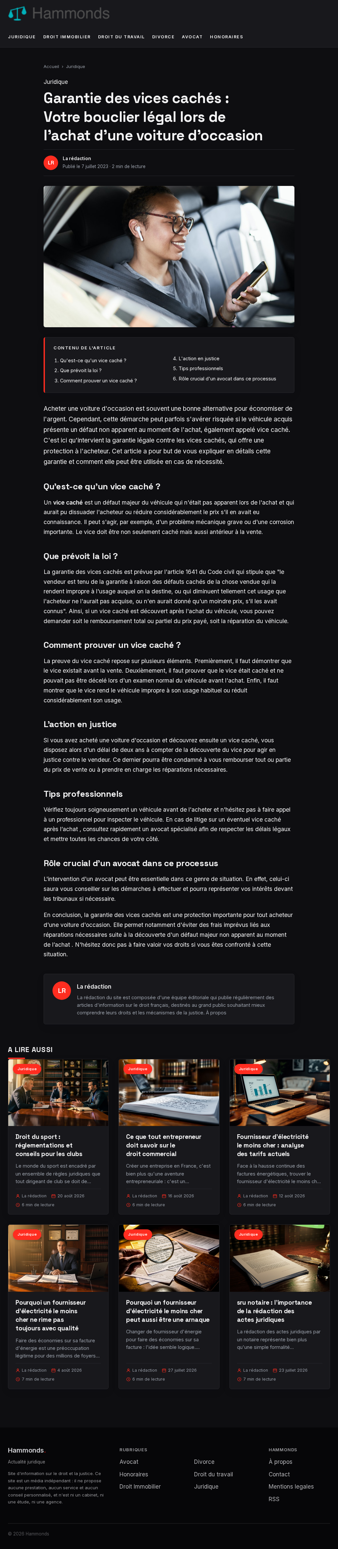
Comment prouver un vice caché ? (98, 380)
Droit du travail (121, 36)
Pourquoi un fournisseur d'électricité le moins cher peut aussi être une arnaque (168, 1311)
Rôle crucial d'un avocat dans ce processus (227, 378)
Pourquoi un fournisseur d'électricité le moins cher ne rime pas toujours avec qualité (51, 1315)
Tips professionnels (201, 368)
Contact (279, 1474)
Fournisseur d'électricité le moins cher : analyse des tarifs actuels (273, 1145)
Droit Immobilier (67, 36)
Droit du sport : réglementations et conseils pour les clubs (49, 1145)
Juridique (22, 36)
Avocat (192, 36)
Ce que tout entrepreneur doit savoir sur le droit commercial (163, 1145)
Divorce (163, 36)
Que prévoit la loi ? (81, 370)
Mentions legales (291, 1486)
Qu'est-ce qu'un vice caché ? (93, 360)
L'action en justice (199, 358)
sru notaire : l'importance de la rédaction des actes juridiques (274, 1311)
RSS (274, 1499)
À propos (216, 1012)
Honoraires (226, 36)
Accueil (51, 66)
